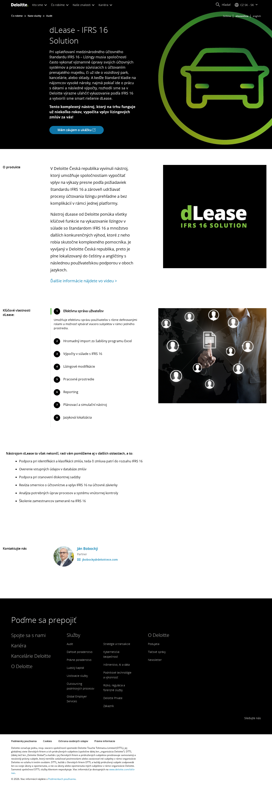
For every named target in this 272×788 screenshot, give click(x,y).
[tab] (95, 320)
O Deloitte (21, 666)
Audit (49, 16)
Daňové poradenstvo (79, 652)
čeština (227, 16)
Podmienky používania (24, 741)
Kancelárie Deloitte (31, 656)
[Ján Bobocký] (64, 556)
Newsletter (155, 660)
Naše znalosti (82, 5)
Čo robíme (58, 5)
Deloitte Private (112, 698)
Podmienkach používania (62, 779)
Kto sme (38, 5)
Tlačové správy (157, 652)
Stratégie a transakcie (116, 644)
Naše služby (34, 16)
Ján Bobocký (87, 548)
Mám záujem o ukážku (75, 130)
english (257, 16)
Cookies (47, 741)
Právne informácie (104, 741)
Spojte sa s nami (28, 635)
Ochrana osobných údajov (73, 741)
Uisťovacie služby (77, 676)
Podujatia (153, 644)
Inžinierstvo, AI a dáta (116, 664)
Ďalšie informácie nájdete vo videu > (83, 280)
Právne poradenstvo (79, 660)
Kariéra (104, 5)
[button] (223, 5)
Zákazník (108, 706)
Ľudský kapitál (75, 668)
